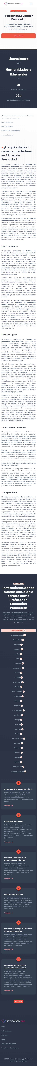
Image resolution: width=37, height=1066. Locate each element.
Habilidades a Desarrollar (10, 131)
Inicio (3, 1027)
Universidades (6, 1031)
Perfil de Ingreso (7, 122)
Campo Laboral (7, 135)
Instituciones (18, 36)
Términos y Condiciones (10, 1048)
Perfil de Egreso (7, 126)
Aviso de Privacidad (8, 1044)
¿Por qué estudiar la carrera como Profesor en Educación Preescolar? (17, 117)
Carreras (4, 1035)
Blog (3, 1039)
